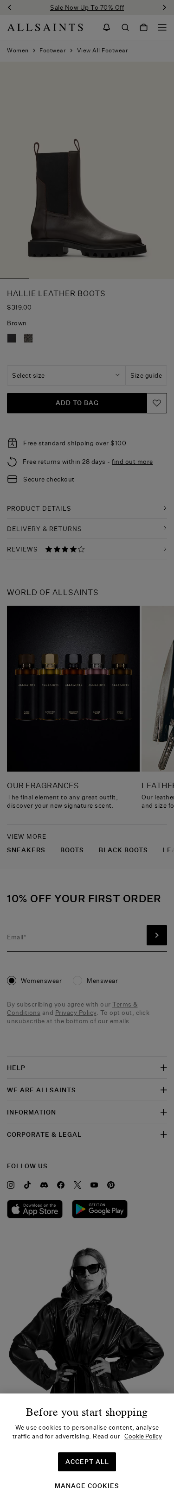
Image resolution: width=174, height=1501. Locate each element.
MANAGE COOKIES (87, 1485)
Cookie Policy (143, 1436)
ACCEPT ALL (87, 1461)
